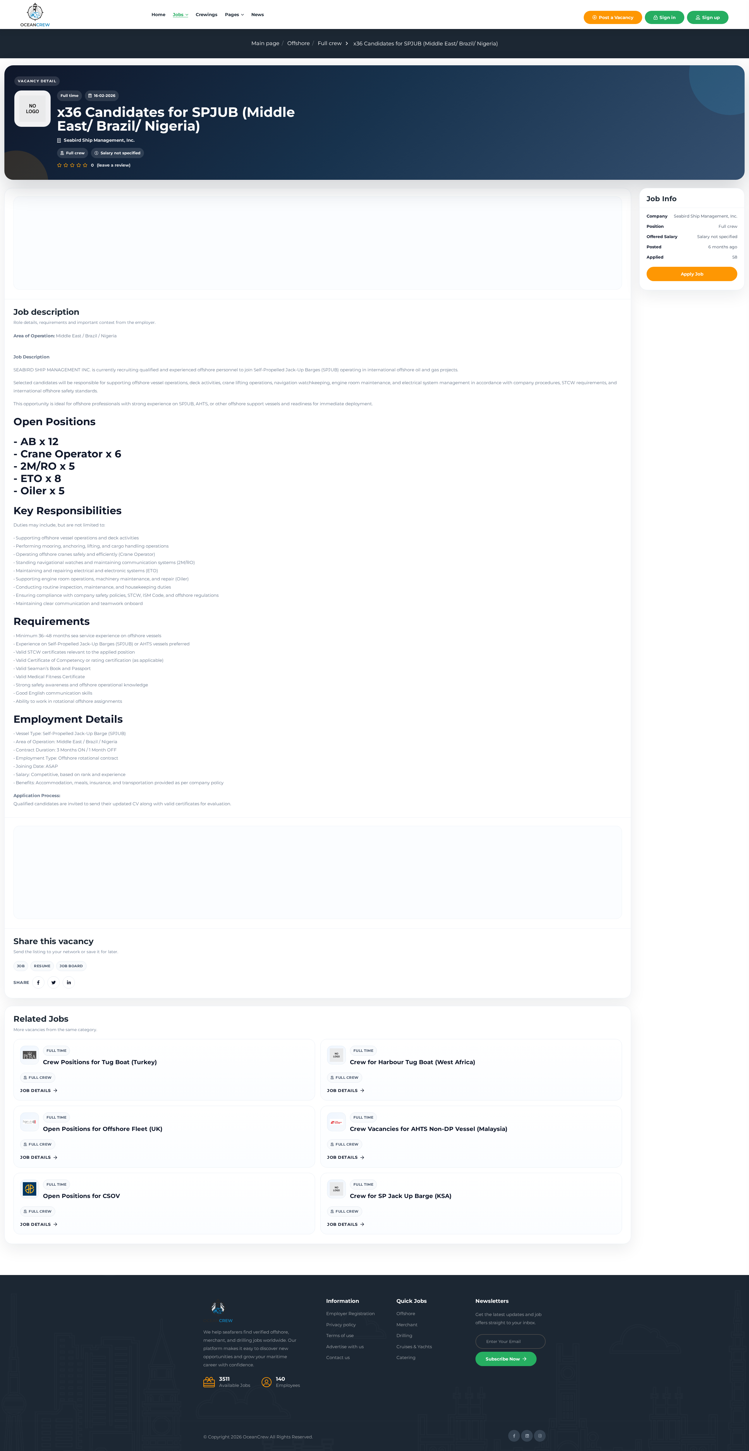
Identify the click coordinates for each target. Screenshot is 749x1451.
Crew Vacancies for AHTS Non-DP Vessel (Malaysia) (428, 1128)
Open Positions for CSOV (81, 1195)
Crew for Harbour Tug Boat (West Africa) (412, 1062)
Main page (265, 43)
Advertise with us (345, 1346)
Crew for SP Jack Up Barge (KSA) (400, 1195)
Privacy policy (341, 1324)
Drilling (404, 1335)
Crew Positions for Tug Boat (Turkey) (100, 1062)
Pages (232, 14)
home (158, 14)
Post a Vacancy (615, 17)
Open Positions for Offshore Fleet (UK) (102, 1128)
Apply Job (692, 274)
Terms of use (340, 1335)
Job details (35, 1090)
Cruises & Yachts (414, 1346)
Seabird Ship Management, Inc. (99, 140)
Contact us (338, 1357)
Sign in (667, 17)
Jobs (179, 14)
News (257, 14)
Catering (405, 1357)
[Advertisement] (317, 243)
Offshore (298, 43)
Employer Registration (350, 1313)
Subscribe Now (503, 1359)
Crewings (206, 14)
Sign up (710, 17)
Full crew (330, 43)
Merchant (407, 1324)
